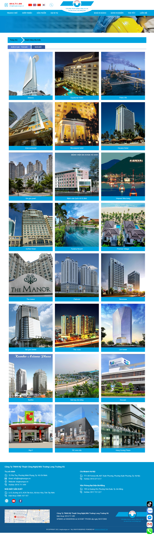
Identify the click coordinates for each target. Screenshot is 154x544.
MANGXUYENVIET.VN (101, 529)
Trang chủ (12, 13)
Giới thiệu (27, 13)
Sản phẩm (41, 13)
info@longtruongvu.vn (16, 6)
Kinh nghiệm (117, 13)
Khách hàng (100, 13)
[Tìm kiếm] (51, 5)
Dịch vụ (54, 13)
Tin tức (131, 13)
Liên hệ (143, 13)
